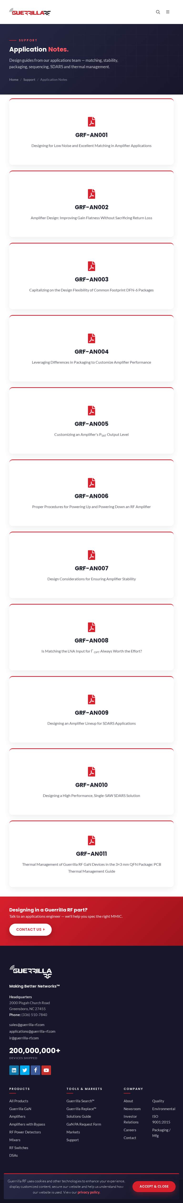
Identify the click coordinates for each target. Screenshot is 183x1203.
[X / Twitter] (25, 1070)
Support (29, 79)
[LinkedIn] (14, 1070)
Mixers (14, 1140)
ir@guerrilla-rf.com (24, 1038)
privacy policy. (89, 1192)
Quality (158, 1101)
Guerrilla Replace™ (81, 1109)
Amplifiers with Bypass (27, 1124)
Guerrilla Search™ (80, 1101)
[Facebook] (35, 1070)
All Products (18, 1101)
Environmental (163, 1109)
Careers (130, 1130)
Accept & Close (154, 1186)
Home (13, 79)
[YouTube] (46, 1070)
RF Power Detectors (25, 1132)
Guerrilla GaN (20, 1109)
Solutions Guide (78, 1116)
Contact (130, 1138)
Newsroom (132, 1109)
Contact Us (28, 929)
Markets (73, 1132)
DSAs (13, 1155)
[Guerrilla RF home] (91, 972)
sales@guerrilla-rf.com (26, 1024)
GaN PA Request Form (83, 1124)
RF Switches (18, 1148)
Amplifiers (17, 1116)
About (128, 1101)
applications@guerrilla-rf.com (32, 1031)
